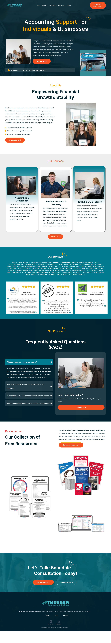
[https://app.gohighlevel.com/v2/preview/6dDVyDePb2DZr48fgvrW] (55, 603)
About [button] (44, 5)
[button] (55, 5)
